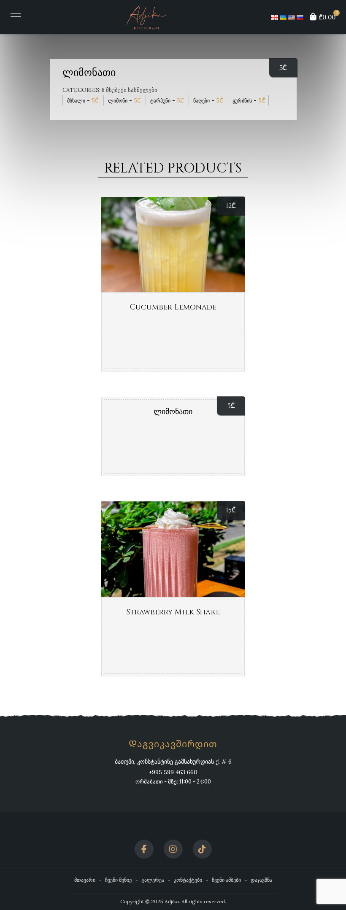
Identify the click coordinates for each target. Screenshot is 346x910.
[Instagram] (173, 849)
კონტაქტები (188, 880)
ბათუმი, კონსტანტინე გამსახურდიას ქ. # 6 (173, 761)
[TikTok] (202, 849)
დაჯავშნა (261, 880)
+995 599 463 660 (173, 772)
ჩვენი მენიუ (118, 880)
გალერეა (152, 880)
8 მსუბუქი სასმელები (129, 90)
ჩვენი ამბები (226, 880)
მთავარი (84, 880)
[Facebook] (144, 849)
